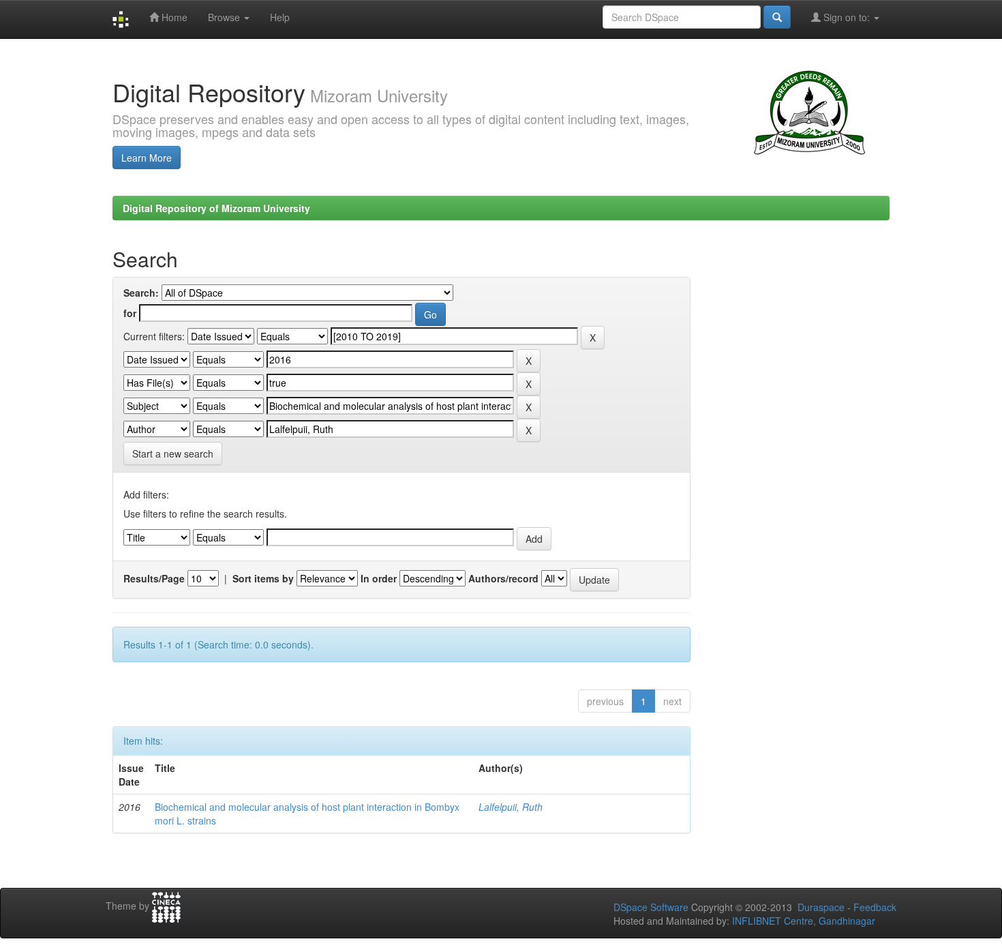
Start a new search (172, 453)
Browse (225, 17)
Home (173, 17)
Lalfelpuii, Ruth (511, 807)
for (129, 313)
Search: (141, 292)
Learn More (146, 157)
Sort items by (263, 578)
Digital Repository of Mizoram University (216, 208)
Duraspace (821, 907)
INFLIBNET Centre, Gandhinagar (802, 920)
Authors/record (503, 578)
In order (379, 578)
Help (280, 17)
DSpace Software (650, 907)
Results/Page (154, 578)
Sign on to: (846, 17)
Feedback (874, 907)
